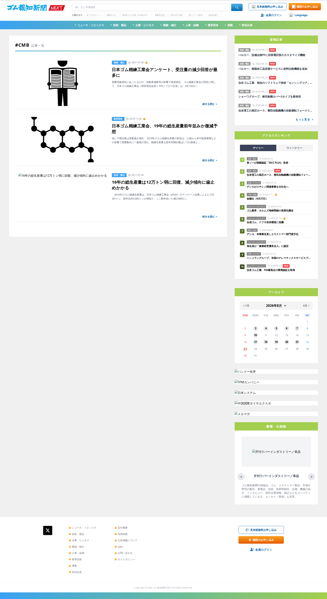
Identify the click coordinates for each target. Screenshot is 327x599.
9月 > (306, 305)
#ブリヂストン (93, 15)
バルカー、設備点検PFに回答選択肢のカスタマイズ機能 (271, 55)
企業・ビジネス (143, 25)
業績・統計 (168, 25)
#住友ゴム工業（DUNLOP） (135, 15)
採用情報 (121, 534)
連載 (228, 25)
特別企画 (245, 25)
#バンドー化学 (195, 15)
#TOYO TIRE (177, 15)
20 (286, 342)
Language (301, 15)
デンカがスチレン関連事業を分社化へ (268, 186)
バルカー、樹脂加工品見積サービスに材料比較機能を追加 (272, 68)
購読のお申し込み (307, 6)
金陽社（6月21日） (257, 198)
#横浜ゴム (111, 15)
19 (276, 342)
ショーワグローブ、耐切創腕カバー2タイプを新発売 (269, 96)
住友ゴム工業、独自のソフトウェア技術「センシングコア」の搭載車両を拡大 (276, 82)
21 (297, 342)
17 (255, 342)
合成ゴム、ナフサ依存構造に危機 (265, 222)
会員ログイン (274, 15)
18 (266, 342)
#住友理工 (213, 15)
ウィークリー (294, 148)
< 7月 (246, 305)
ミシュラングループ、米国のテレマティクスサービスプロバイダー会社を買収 (280, 257)
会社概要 (121, 527)
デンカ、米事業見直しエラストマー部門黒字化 (272, 234)
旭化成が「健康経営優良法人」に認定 (268, 245)
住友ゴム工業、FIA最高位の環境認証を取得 (271, 269)
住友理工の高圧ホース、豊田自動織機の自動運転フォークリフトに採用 (276, 110)
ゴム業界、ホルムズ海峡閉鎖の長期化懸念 (271, 210)
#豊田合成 (160, 15)
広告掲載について (126, 540)
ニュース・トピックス (89, 25)
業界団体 (211, 25)
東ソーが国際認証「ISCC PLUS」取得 (267, 162)
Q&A (119, 546)
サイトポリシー (125, 559)
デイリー (258, 148)
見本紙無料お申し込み (270, 6)
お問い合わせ (123, 553)
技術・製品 (118, 25)
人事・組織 (190, 25)
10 (255, 335)
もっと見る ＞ (305, 119)
